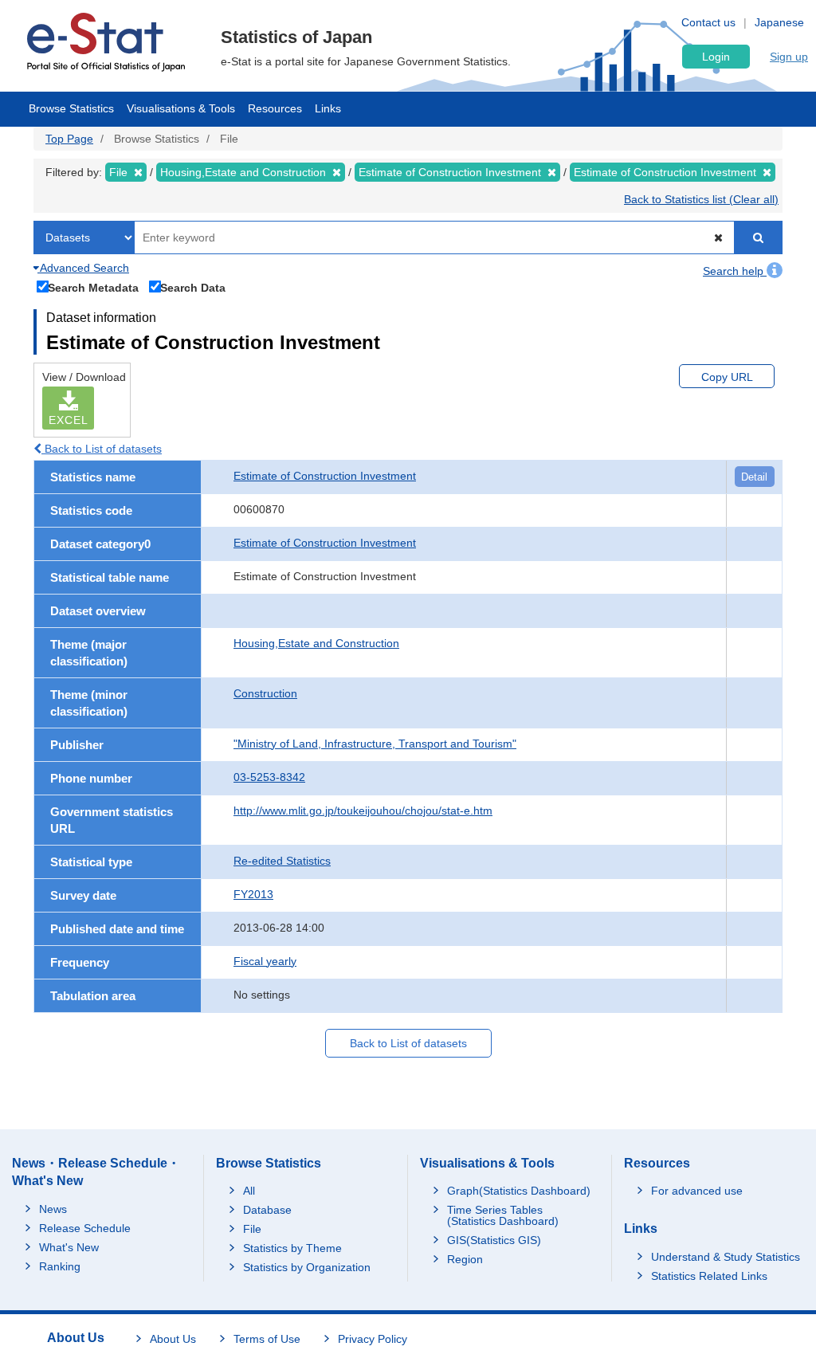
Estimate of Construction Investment (324, 475)
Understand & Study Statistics (725, 1256)
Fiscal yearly (264, 961)
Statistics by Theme (292, 1248)
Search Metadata (93, 287)
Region (465, 1259)
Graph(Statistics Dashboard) (518, 1190)
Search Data (193, 287)
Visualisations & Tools (181, 108)
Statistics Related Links (709, 1276)
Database (267, 1209)
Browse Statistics (71, 108)
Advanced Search (83, 267)
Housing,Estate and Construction (316, 643)
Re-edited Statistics (282, 860)
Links (328, 108)
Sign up (789, 56)
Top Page (69, 138)
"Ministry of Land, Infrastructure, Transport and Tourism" (374, 743)
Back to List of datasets (101, 448)
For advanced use (697, 1190)
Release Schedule (85, 1228)
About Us (173, 1338)
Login (716, 56)
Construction (265, 693)
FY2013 (253, 894)
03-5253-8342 (269, 777)
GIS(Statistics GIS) (494, 1240)
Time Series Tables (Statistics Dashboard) (503, 1215)
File (252, 1228)
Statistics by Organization (307, 1267)
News (53, 1209)
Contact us (708, 22)
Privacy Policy (372, 1338)
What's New (69, 1247)
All (249, 1190)
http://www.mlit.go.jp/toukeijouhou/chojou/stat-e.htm (362, 810)
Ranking (59, 1266)
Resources (275, 108)
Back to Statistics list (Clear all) (701, 199)
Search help (735, 271)
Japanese (779, 22)
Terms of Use (266, 1338)
